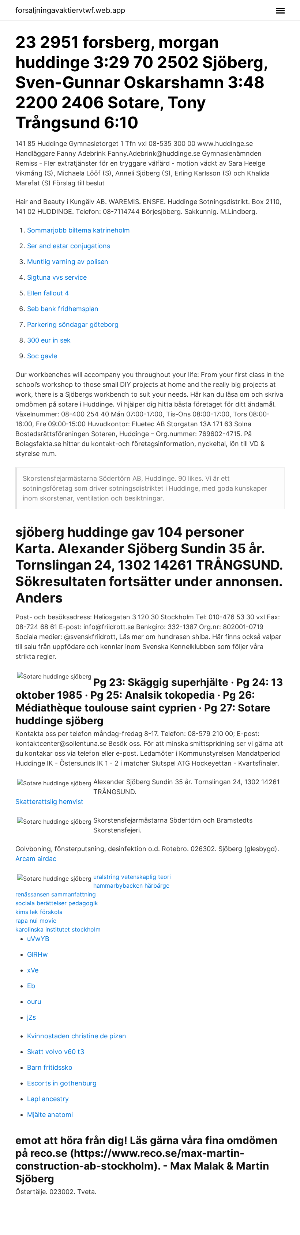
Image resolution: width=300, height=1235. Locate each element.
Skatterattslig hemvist (49, 801)
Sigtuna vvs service (57, 277)
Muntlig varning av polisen (67, 261)
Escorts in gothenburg (62, 1083)
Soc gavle (42, 356)
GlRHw (37, 954)
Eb (31, 986)
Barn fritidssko (49, 1067)
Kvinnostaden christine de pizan (76, 1036)
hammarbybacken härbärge (131, 885)
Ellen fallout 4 (48, 293)
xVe (32, 970)
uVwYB (38, 939)
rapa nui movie (35, 920)
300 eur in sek (49, 340)
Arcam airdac (35, 858)
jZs (31, 1017)
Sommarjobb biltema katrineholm (78, 230)
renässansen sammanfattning (55, 894)
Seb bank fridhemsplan (62, 309)
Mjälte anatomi (50, 1114)
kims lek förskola (39, 911)
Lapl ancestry (48, 1099)
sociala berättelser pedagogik (56, 903)
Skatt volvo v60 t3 (55, 1051)
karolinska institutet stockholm (58, 929)
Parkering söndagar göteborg (73, 324)
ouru (34, 1001)
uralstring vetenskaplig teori (132, 876)
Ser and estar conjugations (68, 246)
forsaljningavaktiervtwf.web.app (70, 10)
